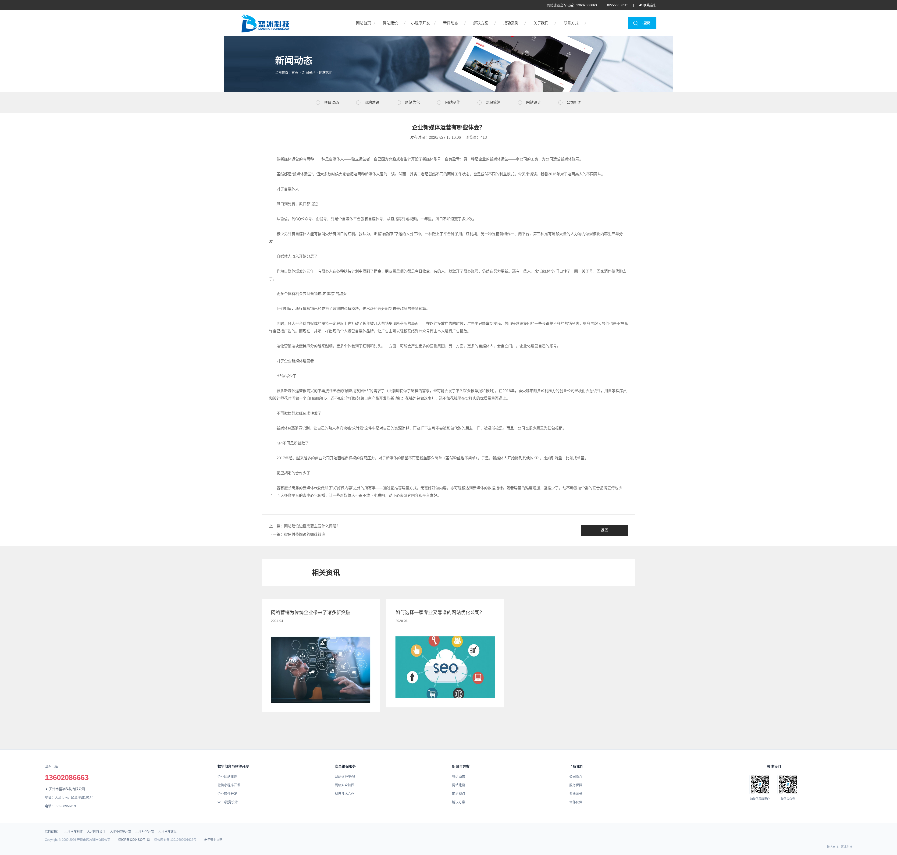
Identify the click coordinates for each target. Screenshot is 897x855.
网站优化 (325, 72)
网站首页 (363, 23)
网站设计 (533, 102)
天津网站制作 (73, 831)
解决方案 (480, 23)
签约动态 (458, 776)
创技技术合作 (344, 793)
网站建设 (390, 23)
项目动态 (331, 102)
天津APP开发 (144, 831)
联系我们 (649, 5)
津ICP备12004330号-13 (134, 839)
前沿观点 (458, 793)
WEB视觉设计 (227, 802)
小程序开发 (420, 23)
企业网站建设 (227, 776)
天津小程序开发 (120, 831)
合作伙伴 (575, 802)
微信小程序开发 (228, 785)
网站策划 (493, 102)
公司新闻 (573, 102)
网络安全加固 (344, 785)
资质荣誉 (575, 793)
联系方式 (571, 23)
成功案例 (510, 23)
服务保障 (575, 785)
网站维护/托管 (345, 776)
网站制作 (452, 102)
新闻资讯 (308, 72)
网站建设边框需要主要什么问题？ (312, 526)
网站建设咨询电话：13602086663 (572, 5)
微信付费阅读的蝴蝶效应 (304, 534)
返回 (604, 530)
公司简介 (575, 776)
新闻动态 (450, 23)
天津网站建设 (167, 831)
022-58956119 (617, 5)
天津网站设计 (96, 831)
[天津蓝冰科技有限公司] (290, 23)
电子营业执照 (213, 839)
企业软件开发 (227, 793)
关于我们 (541, 23)
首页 (295, 72)
